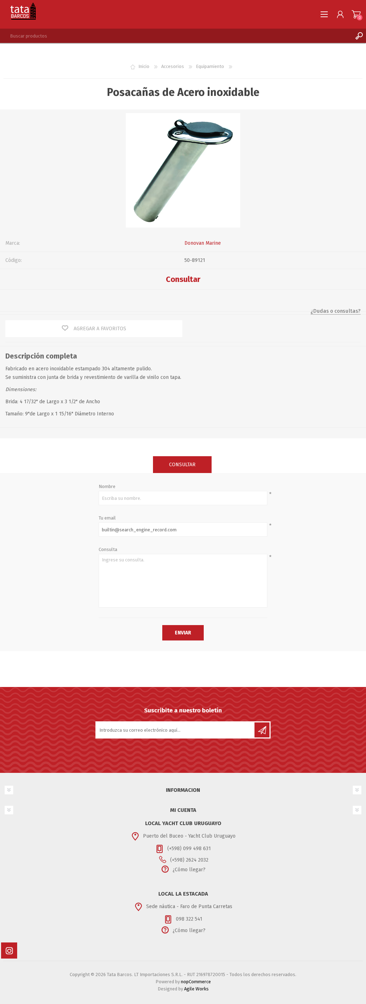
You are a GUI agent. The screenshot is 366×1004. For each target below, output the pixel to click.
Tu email (107, 518)
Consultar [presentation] (182, 465)
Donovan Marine (202, 243)
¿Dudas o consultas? (336, 311)
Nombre (107, 486)
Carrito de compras (356, 14)
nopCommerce (196, 981)
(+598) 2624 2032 (189, 860)
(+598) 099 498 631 (189, 848)
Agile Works (196, 988)
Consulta (108, 549)
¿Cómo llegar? (189, 870)
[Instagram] (9, 950)
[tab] (182, 464)
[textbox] (176, 36)
